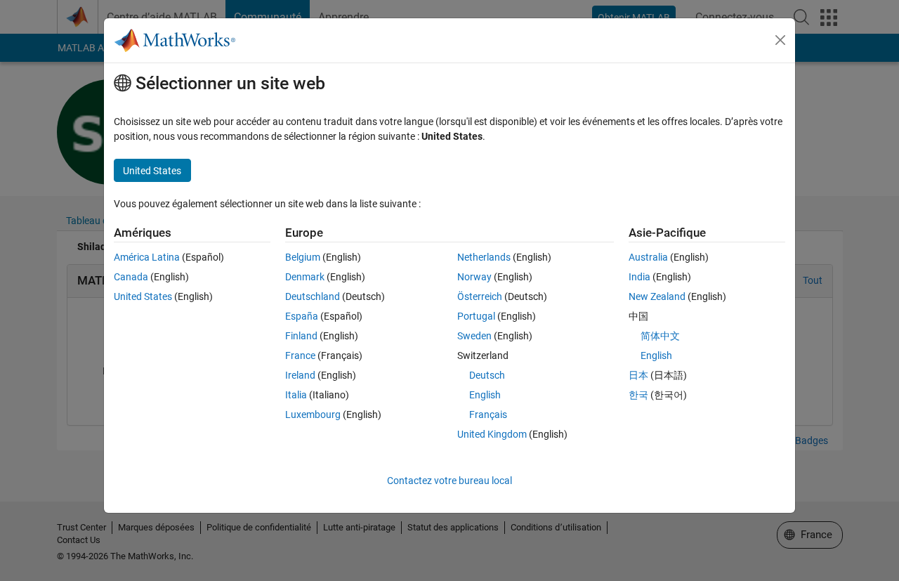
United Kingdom (492, 434)
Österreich (479, 296)
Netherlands (484, 257)
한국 (638, 394)
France (300, 355)
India (639, 276)
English (485, 394)
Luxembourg (313, 414)
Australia (648, 257)
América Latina (147, 257)
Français (488, 414)
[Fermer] (780, 40)
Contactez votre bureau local (449, 480)
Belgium (302, 257)
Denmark (304, 276)
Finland (301, 335)
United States (143, 296)
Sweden (474, 335)
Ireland (300, 375)
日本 (638, 375)
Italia (296, 394)
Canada (131, 276)
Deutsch (487, 375)
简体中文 (660, 335)
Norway (474, 276)
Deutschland (312, 296)
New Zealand (657, 296)
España (301, 316)
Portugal (476, 316)
